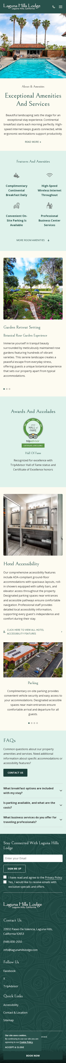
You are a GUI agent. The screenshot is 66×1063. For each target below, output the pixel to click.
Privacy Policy (53, 877)
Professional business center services (49, 220)
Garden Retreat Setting (21, 327)
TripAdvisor (10, 986)
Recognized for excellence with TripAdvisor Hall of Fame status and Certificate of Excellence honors (33, 464)
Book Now (33, 1055)
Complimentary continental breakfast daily (16, 190)
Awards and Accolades (33, 411)
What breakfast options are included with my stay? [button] (28, 790)
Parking (33, 683)
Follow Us (11, 962)
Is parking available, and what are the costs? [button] (29, 805)
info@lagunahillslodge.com (20, 950)
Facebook (9, 971)
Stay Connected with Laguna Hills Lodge (31, 845)
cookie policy (26, 1042)
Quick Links (13, 996)
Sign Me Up (14, 868)
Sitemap (8, 1020)
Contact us (15, 774)
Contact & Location (15, 1012)
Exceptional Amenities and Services (33, 100)
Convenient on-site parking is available (16, 220)
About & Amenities (33, 86)
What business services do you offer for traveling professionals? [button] (30, 820)
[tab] (4, 389)
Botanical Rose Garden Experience (25, 336)
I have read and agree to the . (35, 877)
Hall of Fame (33, 453)
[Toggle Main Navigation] (61, 6)
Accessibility (10, 1005)
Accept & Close (14, 1047)
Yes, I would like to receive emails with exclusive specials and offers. (32, 884)
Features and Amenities (33, 161)
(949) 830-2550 (12, 942)
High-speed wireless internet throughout (49, 190)
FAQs (9, 740)
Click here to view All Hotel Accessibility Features (27, 632)
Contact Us (12, 920)
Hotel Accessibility (21, 564)
